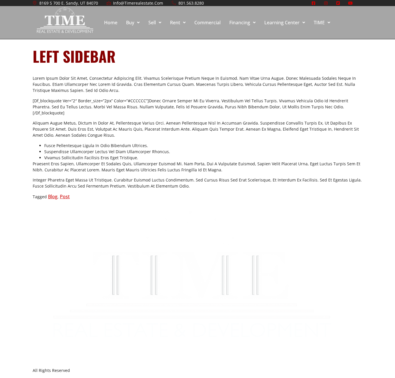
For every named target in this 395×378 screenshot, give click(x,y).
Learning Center (282, 22)
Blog (53, 196)
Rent (175, 22)
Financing (239, 22)
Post (65, 196)
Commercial (207, 22)
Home (110, 22)
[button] (133, 22)
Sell (152, 22)
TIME (319, 22)
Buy (130, 22)
